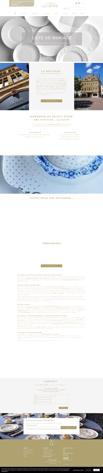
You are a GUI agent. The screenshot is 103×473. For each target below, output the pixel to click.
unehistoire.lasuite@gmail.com (58, 385)
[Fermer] (101, 470)
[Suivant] (95, 39)
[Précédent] (8, 39)
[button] (76, 3)
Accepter (96, 470)
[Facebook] (50, 444)
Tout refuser (88, 470)
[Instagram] (52, 444)
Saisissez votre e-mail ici (31, 425)
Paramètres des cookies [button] (78, 470)
